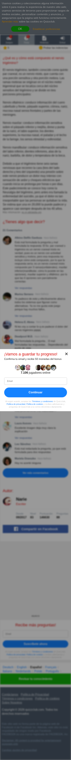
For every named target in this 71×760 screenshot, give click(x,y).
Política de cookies (34, 404)
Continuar (35, 392)
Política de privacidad (16, 404)
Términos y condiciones (42, 401)
